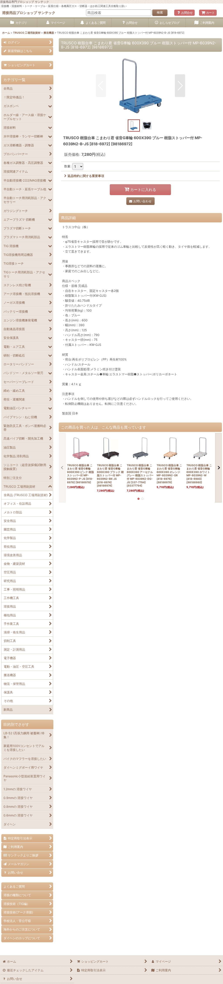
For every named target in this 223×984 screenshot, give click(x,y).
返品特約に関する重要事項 (86, 176)
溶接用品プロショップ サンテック (28, 12)
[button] (101, 85)
